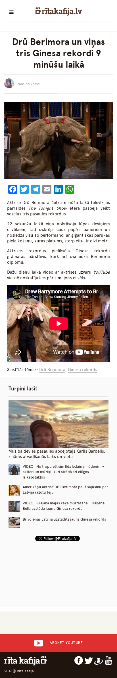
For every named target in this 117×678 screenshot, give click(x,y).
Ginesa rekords (82, 369)
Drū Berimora (52, 369)
